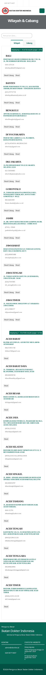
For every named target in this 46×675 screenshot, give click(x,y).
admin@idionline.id (12, 647)
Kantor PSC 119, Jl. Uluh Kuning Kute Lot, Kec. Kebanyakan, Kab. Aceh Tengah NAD (21, 533)
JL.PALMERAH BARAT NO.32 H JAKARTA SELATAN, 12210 (19, 166)
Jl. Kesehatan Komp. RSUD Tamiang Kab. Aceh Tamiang (20, 506)
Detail (18, 75)
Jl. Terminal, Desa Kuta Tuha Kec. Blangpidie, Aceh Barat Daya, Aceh (18, 370)
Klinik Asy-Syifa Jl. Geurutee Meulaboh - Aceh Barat (21, 343)
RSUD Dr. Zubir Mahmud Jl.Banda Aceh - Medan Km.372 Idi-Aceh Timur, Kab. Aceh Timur (20, 590)
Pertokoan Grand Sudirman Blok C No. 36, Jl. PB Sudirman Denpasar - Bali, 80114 (21, 60)
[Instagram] (10, 72)
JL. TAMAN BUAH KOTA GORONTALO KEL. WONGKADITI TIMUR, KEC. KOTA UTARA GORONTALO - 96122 (19, 194)
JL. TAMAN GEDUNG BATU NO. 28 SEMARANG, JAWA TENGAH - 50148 (21, 277)
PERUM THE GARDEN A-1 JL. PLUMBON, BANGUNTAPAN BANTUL (18, 139)
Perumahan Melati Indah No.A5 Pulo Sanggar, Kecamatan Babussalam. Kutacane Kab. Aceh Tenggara (19, 561)
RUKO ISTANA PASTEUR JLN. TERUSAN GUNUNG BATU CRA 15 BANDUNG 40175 (22, 250)
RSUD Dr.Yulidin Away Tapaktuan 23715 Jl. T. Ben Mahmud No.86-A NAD (22, 451)
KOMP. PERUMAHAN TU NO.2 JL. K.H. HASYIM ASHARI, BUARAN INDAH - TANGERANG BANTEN (22, 87)
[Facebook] (4, 72)
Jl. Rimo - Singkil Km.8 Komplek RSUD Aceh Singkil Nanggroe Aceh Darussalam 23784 (22, 478)
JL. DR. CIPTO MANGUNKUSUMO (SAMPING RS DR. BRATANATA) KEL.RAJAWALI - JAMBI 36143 (22, 223)
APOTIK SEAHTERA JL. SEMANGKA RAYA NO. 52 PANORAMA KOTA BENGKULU (21, 115)
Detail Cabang (9, 75)
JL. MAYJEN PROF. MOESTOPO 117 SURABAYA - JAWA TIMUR (21, 304)
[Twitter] (7, 72)
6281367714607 (9, 3)
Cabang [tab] (29, 43)
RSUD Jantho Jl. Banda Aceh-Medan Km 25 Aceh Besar (21, 398)
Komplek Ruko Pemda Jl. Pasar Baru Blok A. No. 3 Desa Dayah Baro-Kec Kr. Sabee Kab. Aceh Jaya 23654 (22, 423)
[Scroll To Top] (42, 672)
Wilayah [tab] (17, 43)
